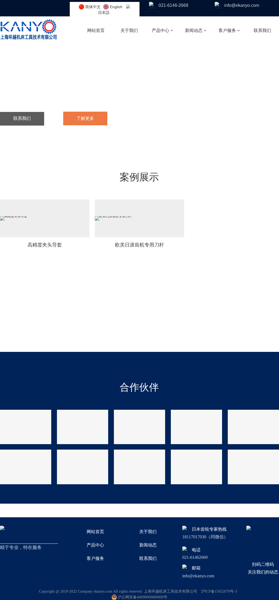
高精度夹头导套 (45, 245)
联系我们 (262, 30)
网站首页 (96, 30)
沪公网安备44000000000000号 (142, 597)
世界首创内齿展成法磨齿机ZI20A (50, 97)
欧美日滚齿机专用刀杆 (139, 245)
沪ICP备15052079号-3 (219, 591)
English (116, 7)
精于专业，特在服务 (61, 77)
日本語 (104, 12)
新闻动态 (194, 30)
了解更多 (85, 118)
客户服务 (228, 30)
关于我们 (129, 30)
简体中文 (93, 7)
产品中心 (161, 30)
